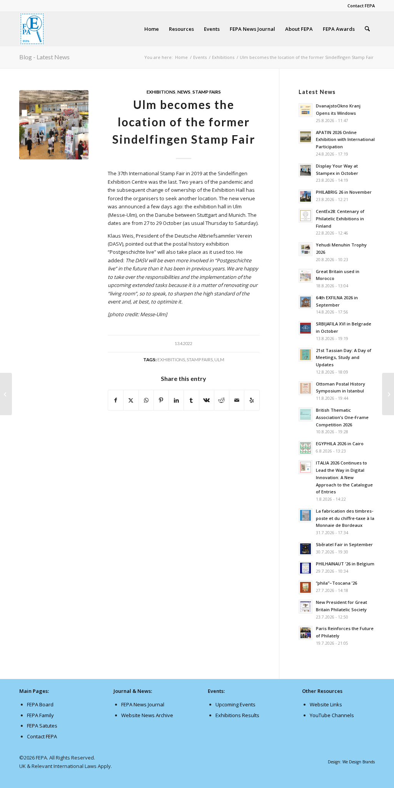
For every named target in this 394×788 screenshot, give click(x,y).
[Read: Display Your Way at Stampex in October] (305, 170)
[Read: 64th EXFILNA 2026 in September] (305, 302)
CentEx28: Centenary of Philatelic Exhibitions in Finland (340, 218)
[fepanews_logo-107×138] (32, 29)
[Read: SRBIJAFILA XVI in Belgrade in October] (305, 328)
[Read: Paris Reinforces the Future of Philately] (305, 633)
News (183, 91)
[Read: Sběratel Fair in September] (305, 549)
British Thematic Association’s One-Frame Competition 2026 (342, 417)
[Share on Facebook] (115, 400)
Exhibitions (161, 91)
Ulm (219, 359)
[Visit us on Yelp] (251, 400)
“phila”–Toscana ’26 (336, 583)
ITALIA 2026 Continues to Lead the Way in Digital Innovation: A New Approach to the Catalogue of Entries (344, 477)
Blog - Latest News (44, 56)
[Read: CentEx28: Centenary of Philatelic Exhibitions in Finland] (305, 216)
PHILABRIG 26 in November (344, 192)
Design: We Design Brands (351, 762)
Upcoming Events (235, 704)
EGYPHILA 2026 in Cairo (340, 443)
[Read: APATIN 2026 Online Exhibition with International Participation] (305, 137)
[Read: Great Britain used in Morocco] (305, 276)
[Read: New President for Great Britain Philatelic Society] (305, 607)
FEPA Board (40, 704)
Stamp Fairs (206, 91)
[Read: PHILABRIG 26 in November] (305, 196)
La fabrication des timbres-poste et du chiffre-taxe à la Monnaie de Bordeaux (345, 518)
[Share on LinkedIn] (176, 400)
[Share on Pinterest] (161, 400)
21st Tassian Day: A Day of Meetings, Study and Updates (343, 357)
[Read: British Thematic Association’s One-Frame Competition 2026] (305, 414)
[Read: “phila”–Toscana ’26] (305, 587)
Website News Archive (147, 715)
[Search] (367, 29)
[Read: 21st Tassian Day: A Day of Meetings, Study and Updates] (305, 355)
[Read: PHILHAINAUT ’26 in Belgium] (305, 568)
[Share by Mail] (236, 400)
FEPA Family (40, 715)
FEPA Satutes (42, 725)
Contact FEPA (361, 5)
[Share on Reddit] (221, 400)
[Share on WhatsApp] (146, 400)
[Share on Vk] (206, 400)
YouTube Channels (332, 715)
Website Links (326, 704)
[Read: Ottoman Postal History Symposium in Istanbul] (305, 388)
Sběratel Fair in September (344, 544)
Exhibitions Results (237, 715)
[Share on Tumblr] (191, 400)
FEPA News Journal (142, 704)
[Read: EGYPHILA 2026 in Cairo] (305, 448)
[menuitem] (359, 6)
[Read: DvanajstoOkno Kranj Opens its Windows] (305, 110)
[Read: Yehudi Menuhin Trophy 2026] (305, 249)
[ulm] (53, 124)
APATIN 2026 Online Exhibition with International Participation (345, 139)
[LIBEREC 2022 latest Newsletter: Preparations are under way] (388, 394)
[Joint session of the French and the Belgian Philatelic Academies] (6, 394)
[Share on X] (131, 400)
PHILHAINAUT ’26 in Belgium (345, 564)
